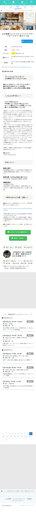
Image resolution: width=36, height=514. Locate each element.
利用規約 (29, 499)
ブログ (10, 6)
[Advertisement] (18, 290)
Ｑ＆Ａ (25, 6)
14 (18, 436)
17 (29, 436)
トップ (3, 7)
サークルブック (31, 505)
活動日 (18, 6)
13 (14, 436)
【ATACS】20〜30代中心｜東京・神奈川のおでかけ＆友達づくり (20, 10)
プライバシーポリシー (18, 500)
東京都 (19, 247)
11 (7, 436)
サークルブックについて (19, 499)
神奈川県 (29, 247)
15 (22, 436)
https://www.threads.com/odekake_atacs (17, 67)
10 (3, 436)
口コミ (32, 6)
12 (11, 436)
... (3, 439)
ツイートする (28, 41)
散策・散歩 (9, 247)
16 (26, 436)
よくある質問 (7, 499)
